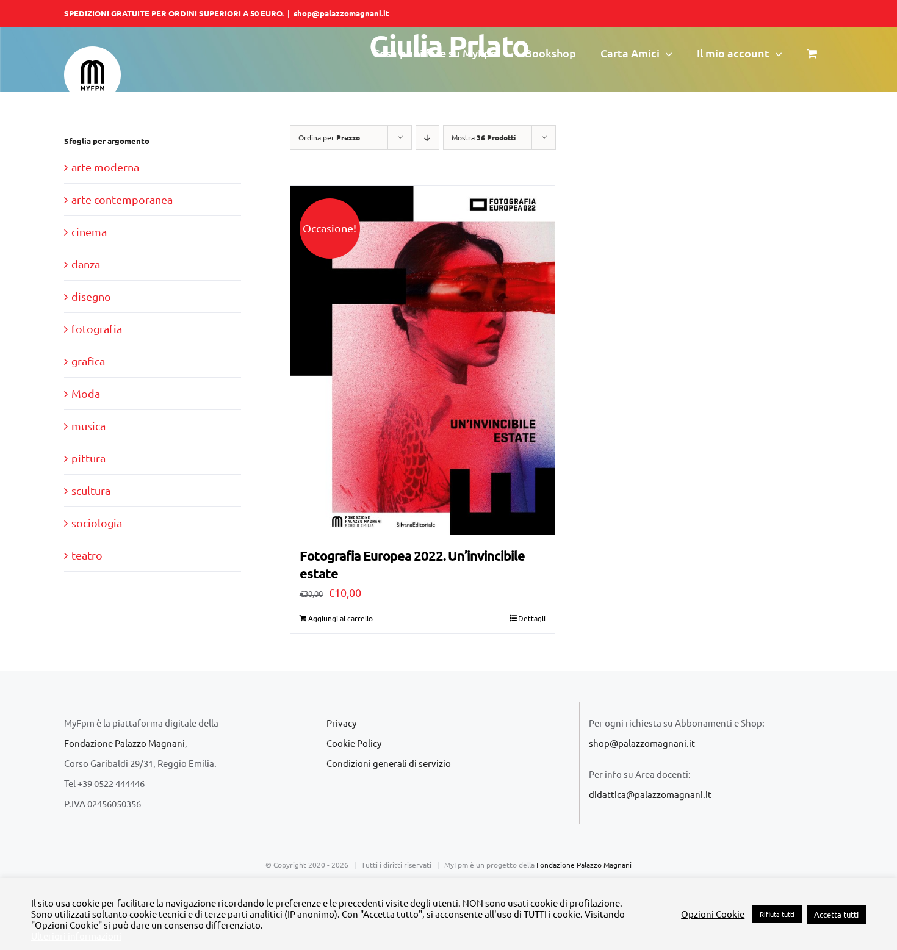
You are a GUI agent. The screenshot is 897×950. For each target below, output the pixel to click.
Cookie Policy (353, 743)
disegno (91, 296)
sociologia (96, 522)
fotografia (96, 328)
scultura (90, 490)
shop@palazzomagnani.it (341, 13)
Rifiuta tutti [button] (777, 914)
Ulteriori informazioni (76, 935)
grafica (88, 360)
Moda (85, 393)
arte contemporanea (122, 199)
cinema (89, 231)
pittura (88, 458)
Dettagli (532, 618)
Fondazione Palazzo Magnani (124, 743)
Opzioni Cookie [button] (712, 914)
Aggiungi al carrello (340, 618)
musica (88, 425)
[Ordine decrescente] (427, 137)
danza (85, 263)
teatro (87, 555)
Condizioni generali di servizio (388, 763)
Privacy (341, 723)
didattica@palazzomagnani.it (650, 794)
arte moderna (105, 166)
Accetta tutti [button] (836, 914)
